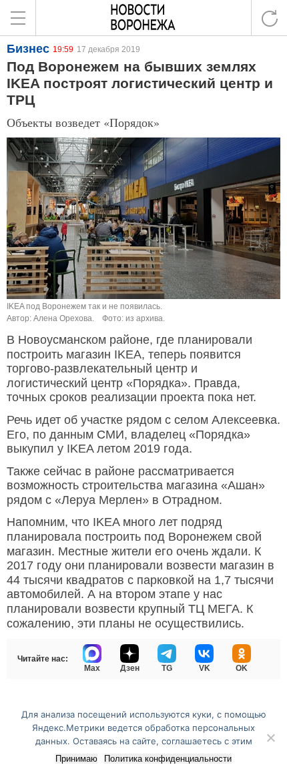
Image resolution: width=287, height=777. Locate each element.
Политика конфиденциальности (168, 759)
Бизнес (28, 48)
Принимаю (76, 759)
